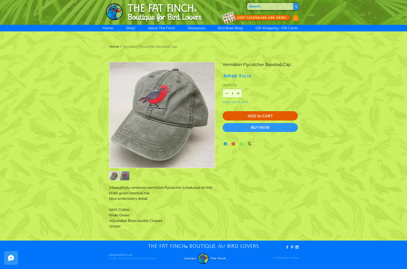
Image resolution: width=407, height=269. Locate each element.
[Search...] (296, 6)
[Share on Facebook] (225, 143)
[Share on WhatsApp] (241, 143)
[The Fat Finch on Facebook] (287, 247)
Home (114, 47)
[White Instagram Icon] (297, 247)
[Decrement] (226, 93)
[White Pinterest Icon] (292, 247)
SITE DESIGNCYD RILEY (286, 258)
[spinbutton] (232, 93)
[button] (295, 17)
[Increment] (238, 93)
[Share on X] (249, 143)
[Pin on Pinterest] (233, 143)
